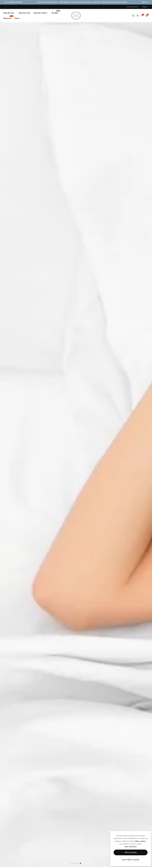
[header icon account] (137, 15)
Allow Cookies (131, 852)
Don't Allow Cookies (130, 859)
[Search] (133, 15)
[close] (149, 2)
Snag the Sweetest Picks (26, 855)
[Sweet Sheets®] (76, 15)
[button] (71, 863)
